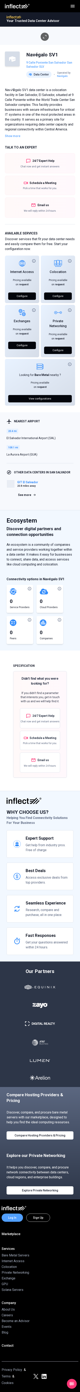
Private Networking (15, 1272)
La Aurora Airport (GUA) (22, 454)
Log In (12, 1217)
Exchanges (22, 321)
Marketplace (11, 1234)
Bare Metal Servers (15, 1255)
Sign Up (38, 1217)
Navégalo (62, 76)
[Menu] (73, 6)
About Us (8, 1309)
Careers (7, 1315)
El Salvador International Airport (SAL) (31, 438)
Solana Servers (12, 1290)
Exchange (8, 1278)
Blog (5, 1332)
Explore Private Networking (40, 1190)
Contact (8, 1345)
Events (6, 1327)
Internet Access (22, 272)
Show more (12, 136)
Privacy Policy (12, 1370)
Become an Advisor (16, 1321)
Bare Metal (41, 375)
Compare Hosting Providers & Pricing (40, 1135)
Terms (6, 1376)
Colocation (58, 272)
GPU (5, 1284)
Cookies (8, 1383)
